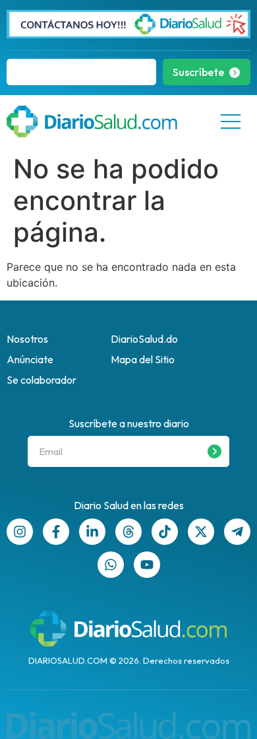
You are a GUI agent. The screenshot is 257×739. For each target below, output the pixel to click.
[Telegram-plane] (237, 531)
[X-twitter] (201, 531)
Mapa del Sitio (143, 359)
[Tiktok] (165, 531)
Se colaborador (41, 379)
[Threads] (128, 531)
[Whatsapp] (111, 564)
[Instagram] (20, 531)
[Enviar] (214, 451)
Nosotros (27, 339)
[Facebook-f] (56, 531)
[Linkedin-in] (92, 531)
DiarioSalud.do (144, 339)
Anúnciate (30, 359)
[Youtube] (147, 564)
